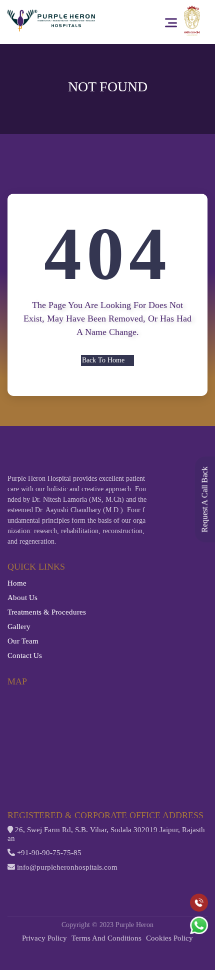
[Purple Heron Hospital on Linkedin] (67, 885)
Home (17, 583)
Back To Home (103, 360)
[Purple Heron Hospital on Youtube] (49, 885)
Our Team (23, 641)
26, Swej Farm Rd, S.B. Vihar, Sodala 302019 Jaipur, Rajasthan (106, 834)
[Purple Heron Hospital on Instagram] (31, 885)
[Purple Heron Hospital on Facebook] (13, 885)
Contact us (25, 655)
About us (23, 598)
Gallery (19, 627)
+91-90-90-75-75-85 (48, 853)
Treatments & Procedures (47, 612)
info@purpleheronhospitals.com (66, 867)
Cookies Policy (169, 938)
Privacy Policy (44, 938)
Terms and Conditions (107, 938)
